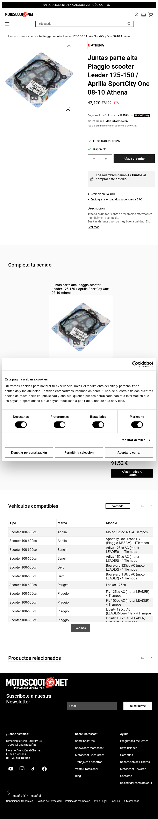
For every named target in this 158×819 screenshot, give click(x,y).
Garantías (126, 755)
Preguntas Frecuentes (134, 741)
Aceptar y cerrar (129, 452)
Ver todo (117, 506)
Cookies (115, 801)
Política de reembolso (77, 801)
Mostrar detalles (133, 440)
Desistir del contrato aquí (136, 783)
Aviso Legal (100, 801)
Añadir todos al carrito (132, 473)
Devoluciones (128, 748)
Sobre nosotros (85, 741)
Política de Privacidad (49, 801)
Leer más (93, 227)
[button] (7, 24)
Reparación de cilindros (135, 762)
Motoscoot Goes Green (90, 755)
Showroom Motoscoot (89, 748)
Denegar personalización (29, 452)
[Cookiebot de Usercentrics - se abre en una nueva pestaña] (135, 364)
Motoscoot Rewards (133, 769)
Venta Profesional (86, 769)
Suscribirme (138, 706)
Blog (78, 776)
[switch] (59, 424)
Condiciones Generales (19, 801)
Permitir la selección (79, 452)
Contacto (126, 776)
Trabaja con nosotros (88, 762)
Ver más (81, 627)
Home (12, 36)
